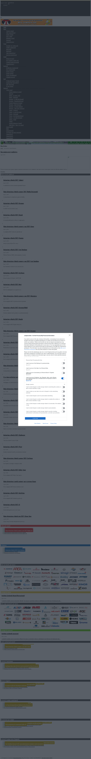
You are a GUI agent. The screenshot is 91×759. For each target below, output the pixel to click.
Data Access (45, 423)
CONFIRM (35, 418)
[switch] (63, 363)
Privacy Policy (53, 423)
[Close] (70, 335)
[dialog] (45, 379)
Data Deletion (37, 423)
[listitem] (45, 360)
